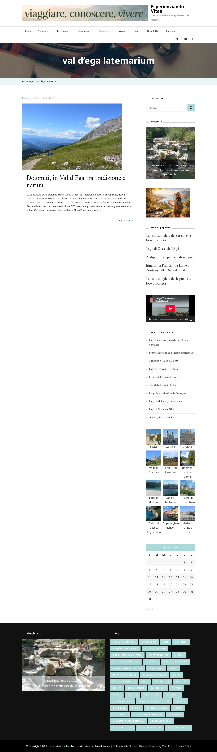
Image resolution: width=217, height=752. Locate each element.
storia (136, 708)
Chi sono (171, 31)
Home (28, 31)
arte (165, 642)
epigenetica (156, 668)
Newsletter (153, 31)
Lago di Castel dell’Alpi (162, 248)
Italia (164, 169)
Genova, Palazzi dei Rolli (162, 417)
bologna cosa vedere (125, 648)
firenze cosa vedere (154, 675)
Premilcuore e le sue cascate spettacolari (171, 352)
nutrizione (158, 688)
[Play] (150, 321)
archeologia (149, 642)
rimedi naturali (122, 701)
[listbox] (170, 153)
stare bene (119, 708)
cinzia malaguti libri (126, 661)
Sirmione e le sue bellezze (170, 174)
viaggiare (175, 714)
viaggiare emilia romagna (128, 721)
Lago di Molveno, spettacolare (165, 401)
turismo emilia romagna (148, 714)
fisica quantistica (124, 681)
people (117, 695)
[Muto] (186, 321)
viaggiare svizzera (150, 727)
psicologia (172, 695)
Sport (137, 31)
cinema (179, 655)
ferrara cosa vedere (124, 675)
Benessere (63, 31)
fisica (176, 675)
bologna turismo (155, 648)
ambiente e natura (124, 642)
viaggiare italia (122, 727)
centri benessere (158, 655)
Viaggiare (43, 31)
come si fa (151, 661)
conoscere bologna (175, 661)
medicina (181, 681)
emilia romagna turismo (127, 668)
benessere (181, 642)
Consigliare (84, 31)
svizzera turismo (157, 708)
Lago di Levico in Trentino (163, 369)
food (145, 681)
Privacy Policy (183, 746)
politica (132, 695)
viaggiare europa (161, 721)
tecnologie (120, 714)
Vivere (122, 31)
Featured (155, 169)
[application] (170, 308)
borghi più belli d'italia (127, 655)
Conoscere (104, 31)
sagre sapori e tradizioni (154, 701)
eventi (173, 668)
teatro (178, 708)
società (180, 701)
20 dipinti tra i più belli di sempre (169, 257)
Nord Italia (173, 169)
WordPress (168, 746)
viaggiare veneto (178, 727)
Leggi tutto (123, 220)
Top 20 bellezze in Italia (162, 385)
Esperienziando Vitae (167, 9)
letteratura (162, 681)
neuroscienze (136, 688)
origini (176, 688)
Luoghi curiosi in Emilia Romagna (167, 393)
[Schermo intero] (191, 321)
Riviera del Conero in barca (164, 377)
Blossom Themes (138, 746)
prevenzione (151, 695)
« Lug (149, 609)
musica (117, 688)
